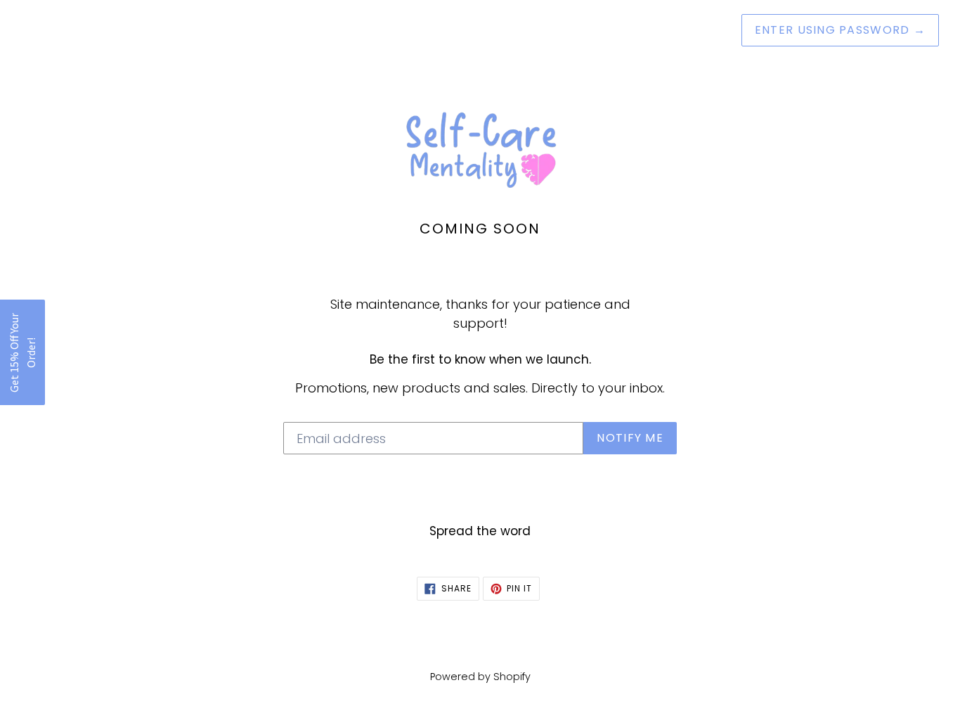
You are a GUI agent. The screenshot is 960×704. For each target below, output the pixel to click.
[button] (22, 352)
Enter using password (840, 30)
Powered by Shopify (480, 677)
